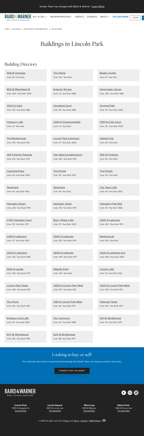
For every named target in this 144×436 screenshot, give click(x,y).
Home (6, 29)
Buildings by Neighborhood (36, 29)
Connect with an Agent (72, 370)
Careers (92, 16)
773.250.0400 (123, 411)
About (104, 16)
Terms (76, 420)
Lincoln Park (56, 29)
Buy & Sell (39, 16)
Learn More (98, 6)
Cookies (84, 420)
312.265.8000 (120, 16)
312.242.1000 (20, 411)
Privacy (66, 420)
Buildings (16, 29)
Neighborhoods (60, 16)
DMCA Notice (95, 420)
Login (135, 17)
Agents (79, 16)
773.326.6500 (55, 411)
